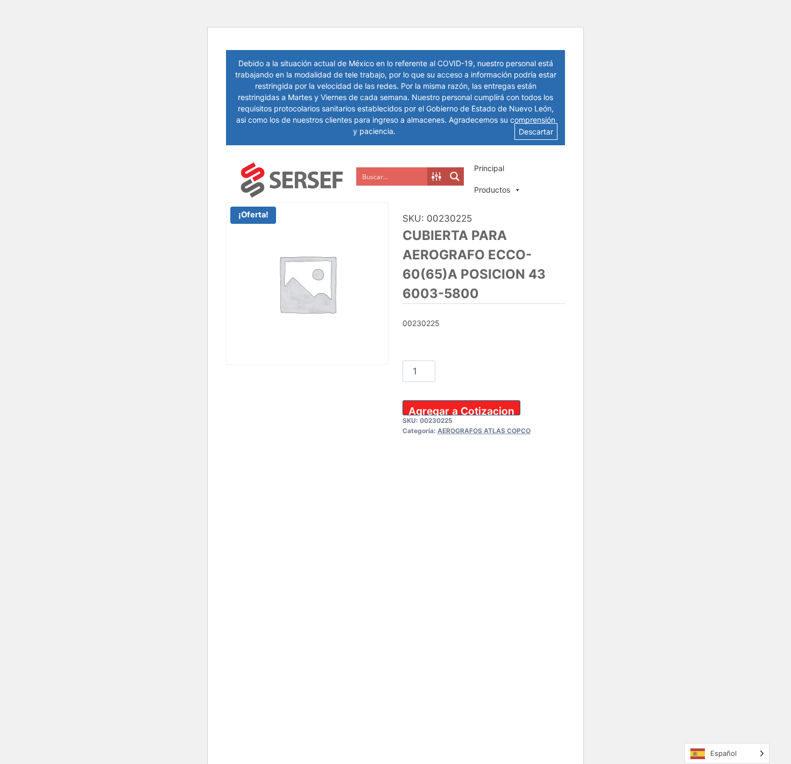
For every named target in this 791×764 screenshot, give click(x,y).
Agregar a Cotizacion (461, 410)
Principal (489, 168)
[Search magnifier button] (455, 176)
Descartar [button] (536, 131)
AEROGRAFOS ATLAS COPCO (484, 431)
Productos (492, 189)
